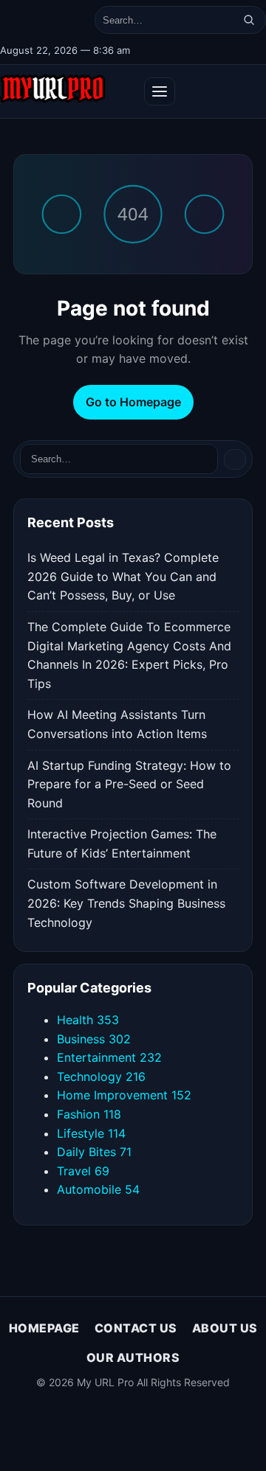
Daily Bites (94, 1151)
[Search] (249, 20)
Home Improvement (124, 1095)
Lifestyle (91, 1133)
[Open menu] (159, 91)
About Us (225, 1328)
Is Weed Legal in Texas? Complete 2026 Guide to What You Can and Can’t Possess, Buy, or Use (123, 576)
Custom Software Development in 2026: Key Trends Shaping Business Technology (126, 903)
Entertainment (109, 1057)
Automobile (98, 1189)
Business (94, 1039)
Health (88, 1019)
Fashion (89, 1114)
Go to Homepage (133, 401)
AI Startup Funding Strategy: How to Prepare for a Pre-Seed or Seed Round (129, 784)
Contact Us (136, 1328)
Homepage (44, 1328)
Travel (83, 1171)
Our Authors (133, 1357)
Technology (101, 1076)
